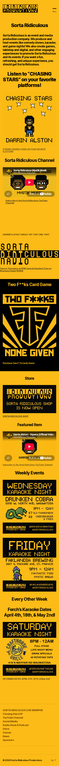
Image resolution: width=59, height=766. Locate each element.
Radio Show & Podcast (16, 725)
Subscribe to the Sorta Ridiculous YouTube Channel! (26, 201)
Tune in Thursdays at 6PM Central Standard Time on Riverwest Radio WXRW (25, 269)
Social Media (10, 721)
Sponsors (8, 740)
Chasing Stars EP (13, 713)
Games (7, 732)
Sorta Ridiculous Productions (26, 760)
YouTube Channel (13, 717)
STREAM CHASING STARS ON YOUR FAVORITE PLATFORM (24, 150)
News (6, 736)
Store (6, 728)
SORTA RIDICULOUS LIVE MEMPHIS (23, 710)
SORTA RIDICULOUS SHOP (15, 416)
